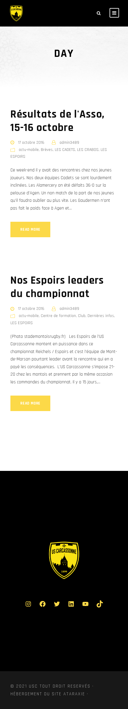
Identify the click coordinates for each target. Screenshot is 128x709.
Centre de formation (58, 315)
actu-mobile (29, 149)
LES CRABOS (88, 149)
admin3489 (69, 142)
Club (81, 315)
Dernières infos (101, 315)
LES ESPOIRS (21, 323)
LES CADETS (65, 149)
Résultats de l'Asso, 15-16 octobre (57, 121)
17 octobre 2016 (31, 142)
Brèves (47, 149)
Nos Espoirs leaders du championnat (57, 287)
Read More (30, 229)
